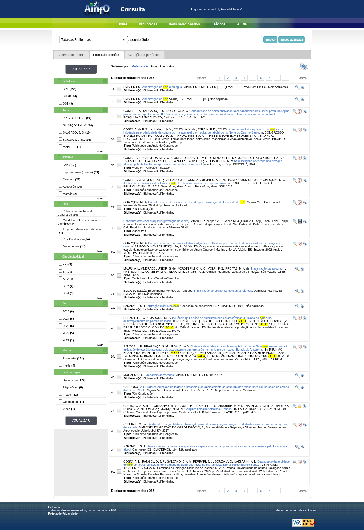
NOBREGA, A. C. (177, 111)
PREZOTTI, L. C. (134, 317)
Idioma (66, 350)
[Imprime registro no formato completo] (302, 88)
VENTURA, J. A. (147, 409)
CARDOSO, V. (132, 386)
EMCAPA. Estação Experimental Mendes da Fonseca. (158, 290)
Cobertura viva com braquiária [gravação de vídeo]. (156, 221)
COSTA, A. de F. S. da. (138, 129)
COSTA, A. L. (131, 461)
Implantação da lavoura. (266, 268)
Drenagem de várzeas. (160, 374)
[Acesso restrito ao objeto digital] (299, 407)
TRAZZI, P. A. (132, 161)
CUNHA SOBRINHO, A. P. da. (207, 180)
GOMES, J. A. (132, 111)
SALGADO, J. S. (154, 111)
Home (122, 24)
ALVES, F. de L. (153, 180)
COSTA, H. (186, 405)
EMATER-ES (131, 87)
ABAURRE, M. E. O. (231, 405)
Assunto (67, 157)
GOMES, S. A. (132, 180)
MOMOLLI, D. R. (224, 157)
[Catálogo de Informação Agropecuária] (97, 17)
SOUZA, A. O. (224, 461)
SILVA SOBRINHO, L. (156, 161)
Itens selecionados (184, 24)
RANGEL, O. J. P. (153, 461)
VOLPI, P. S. (216, 268)
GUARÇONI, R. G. (273, 180)
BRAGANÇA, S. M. (156, 346)
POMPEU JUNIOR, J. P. (244, 180)
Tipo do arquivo (72, 372)
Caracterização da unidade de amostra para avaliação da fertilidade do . (197, 202)
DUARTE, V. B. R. (200, 157)
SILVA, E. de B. (179, 346)
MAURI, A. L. (131, 268)
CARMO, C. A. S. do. (136, 405)
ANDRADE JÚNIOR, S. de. (158, 268)
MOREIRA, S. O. (275, 157)
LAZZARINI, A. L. (245, 461)
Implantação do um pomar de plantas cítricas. (223, 290)
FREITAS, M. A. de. (237, 268)
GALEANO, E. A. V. (179, 461)
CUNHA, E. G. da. (135, 424)
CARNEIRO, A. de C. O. (187, 161)
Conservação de (154, 99)
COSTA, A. (225, 129)
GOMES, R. (179, 157)
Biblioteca (68, 81)
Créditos (218, 24)
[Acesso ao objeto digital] (299, 112)
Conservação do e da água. (162, 87)
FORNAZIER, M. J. (164, 405)
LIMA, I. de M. (163, 129)
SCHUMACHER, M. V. (219, 161)
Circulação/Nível (73, 256)
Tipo (65, 204)
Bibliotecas (148, 24)
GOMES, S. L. (132, 157)
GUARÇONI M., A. (135, 202)
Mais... (101, 151)
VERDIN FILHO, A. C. (192, 268)
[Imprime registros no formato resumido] (304, 69)
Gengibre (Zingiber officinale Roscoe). (208, 409)
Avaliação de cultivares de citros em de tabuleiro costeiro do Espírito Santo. (175, 183)
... (211, 77)
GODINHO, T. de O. (250, 157)
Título (164, 66)
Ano (64, 303)
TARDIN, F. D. (207, 129)
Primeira (201, 77)
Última (303, 77)
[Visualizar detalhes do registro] (297, 88)
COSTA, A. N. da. (185, 129)
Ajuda (242, 24)
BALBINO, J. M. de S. (260, 405)
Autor (65, 110)
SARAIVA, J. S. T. (134, 305)
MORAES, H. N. (133, 374)
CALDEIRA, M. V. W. (156, 157)
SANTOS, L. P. (133, 346)
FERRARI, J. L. (203, 461)
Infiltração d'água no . (163, 305)
